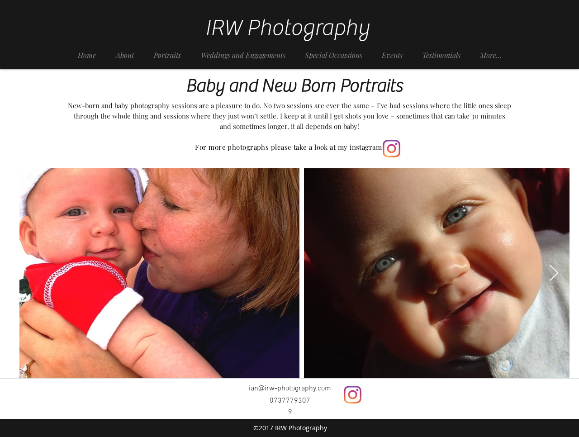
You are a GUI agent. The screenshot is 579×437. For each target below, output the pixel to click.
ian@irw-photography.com (290, 388)
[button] (167, 51)
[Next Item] (554, 273)
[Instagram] (391, 148)
